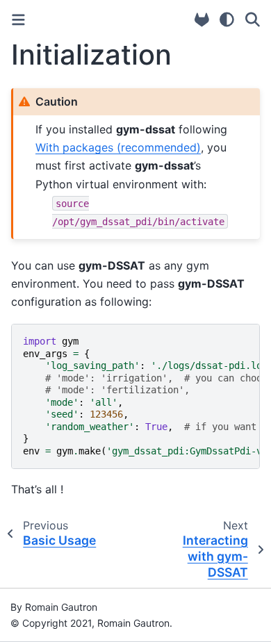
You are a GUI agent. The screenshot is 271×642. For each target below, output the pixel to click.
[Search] (252, 19)
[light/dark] (227, 19)
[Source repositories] (202, 19)
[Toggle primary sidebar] (18, 20)
